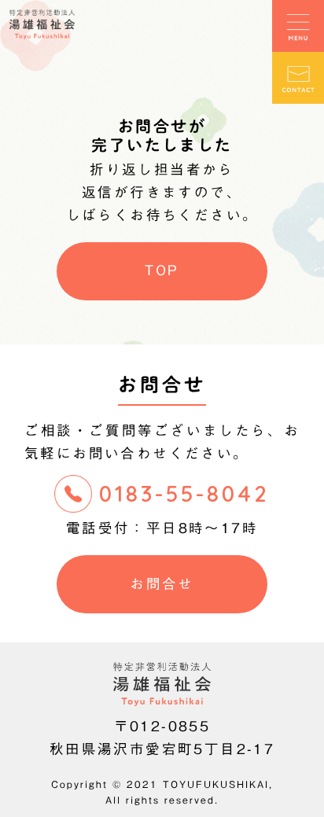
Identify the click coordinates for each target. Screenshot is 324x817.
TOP (162, 270)
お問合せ (162, 584)
